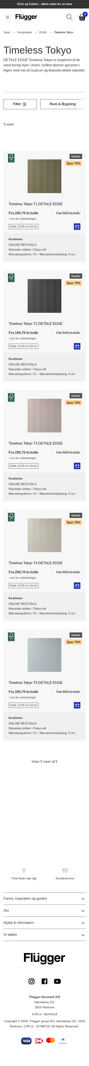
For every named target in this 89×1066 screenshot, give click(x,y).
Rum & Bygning (63, 104)
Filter (17, 104)
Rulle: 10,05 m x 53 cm (23, 226)
